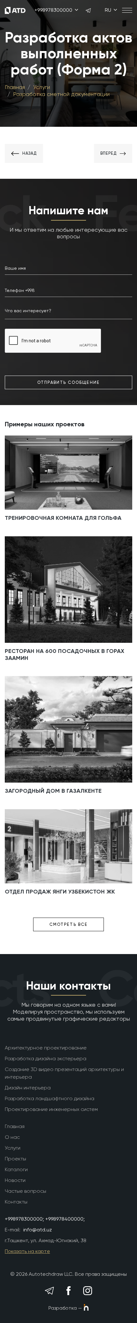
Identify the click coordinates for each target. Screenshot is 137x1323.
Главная (15, 87)
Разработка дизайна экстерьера (45, 1058)
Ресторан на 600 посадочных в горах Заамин (64, 655)
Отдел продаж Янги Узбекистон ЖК (60, 891)
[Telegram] (49, 1290)
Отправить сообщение (68, 382)
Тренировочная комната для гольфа (63, 517)
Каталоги (16, 1169)
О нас (12, 1137)
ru (108, 10)
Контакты (16, 1202)
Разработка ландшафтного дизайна (49, 1098)
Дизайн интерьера (28, 1088)
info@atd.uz (37, 1230)
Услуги (41, 87)
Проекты (15, 1159)
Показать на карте (27, 1251)
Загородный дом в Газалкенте (53, 790)
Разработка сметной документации (61, 94)
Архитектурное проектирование (46, 1048)
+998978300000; (24, 1219)
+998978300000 (54, 10)
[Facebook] (68, 1290)
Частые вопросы (25, 1191)
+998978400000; (65, 1219)
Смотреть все (68, 924)
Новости (15, 1180)
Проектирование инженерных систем (51, 1109)
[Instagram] (88, 1290)
